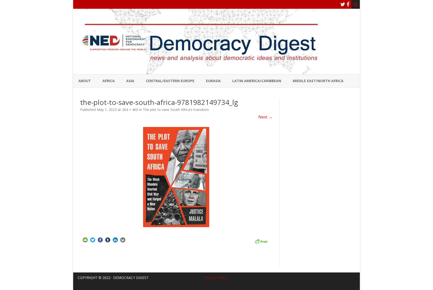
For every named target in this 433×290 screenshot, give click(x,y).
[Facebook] (348, 4)
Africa (108, 80)
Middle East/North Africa (318, 80)
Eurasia (213, 80)
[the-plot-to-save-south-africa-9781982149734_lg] (176, 177)
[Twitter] (342, 4)
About (84, 80)
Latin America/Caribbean (256, 80)
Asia (130, 80)
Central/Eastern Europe (170, 80)
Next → (265, 117)
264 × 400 (130, 109)
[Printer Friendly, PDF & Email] (261, 241)
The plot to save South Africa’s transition (176, 109)
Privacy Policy (216, 277)
